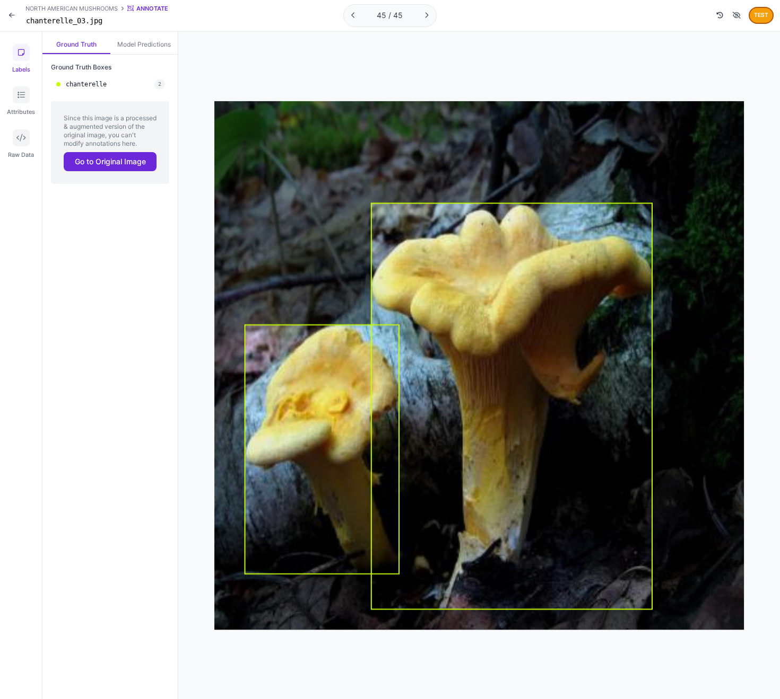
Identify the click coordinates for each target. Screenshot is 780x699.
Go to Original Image (110, 161)
